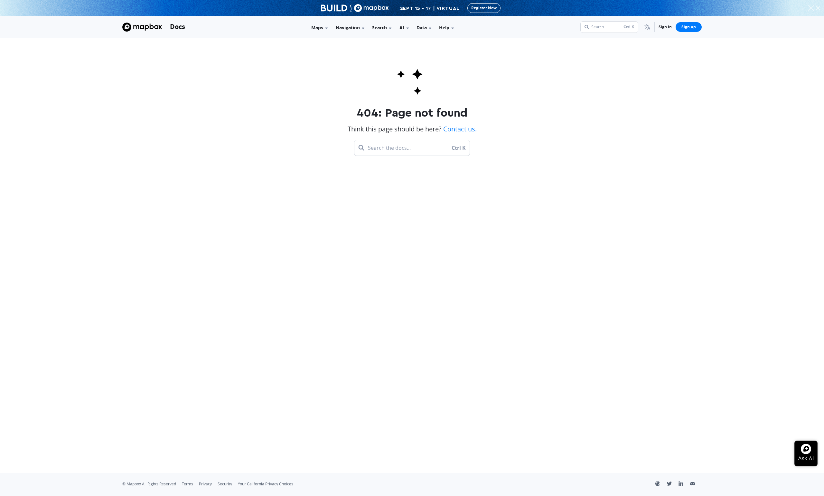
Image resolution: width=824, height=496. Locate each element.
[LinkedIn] (684, 484)
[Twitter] (673, 484)
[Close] (818, 8)
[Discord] (696, 484)
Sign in (665, 27)
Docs (177, 26)
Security (225, 484)
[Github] (661, 484)
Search (379, 27)
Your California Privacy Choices (265, 484)
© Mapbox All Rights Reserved (149, 484)
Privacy (205, 484)
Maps (317, 27)
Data (422, 27)
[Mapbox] (142, 27)
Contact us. (460, 129)
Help (444, 27)
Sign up (688, 27)
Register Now (484, 8)
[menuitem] (647, 27)
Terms (187, 484)
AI (401, 27)
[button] (647, 27)
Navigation (348, 27)
